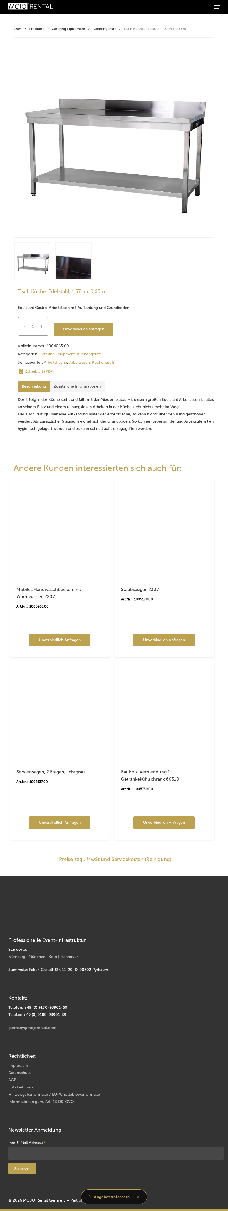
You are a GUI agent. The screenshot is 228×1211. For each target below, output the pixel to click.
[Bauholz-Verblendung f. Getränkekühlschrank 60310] (164, 711)
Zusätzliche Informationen (77, 386)
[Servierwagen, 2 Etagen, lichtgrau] (59, 711)
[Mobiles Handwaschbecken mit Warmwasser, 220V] (59, 529)
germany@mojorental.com (32, 1027)
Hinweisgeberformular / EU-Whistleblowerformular (54, 1094)
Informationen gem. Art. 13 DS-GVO (41, 1101)
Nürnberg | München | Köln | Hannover (43, 956)
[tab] (34, 386)
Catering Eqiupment (68, 29)
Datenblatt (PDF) (39, 371)
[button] (217, 7)
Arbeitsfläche (55, 362)
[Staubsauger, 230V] (164, 529)
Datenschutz (19, 1072)
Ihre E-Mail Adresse (27, 1142)
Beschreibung (34, 386)
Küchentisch (103, 362)
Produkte (36, 29)
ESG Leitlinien (20, 1087)
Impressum (18, 1065)
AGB (12, 1080)
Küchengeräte (104, 29)
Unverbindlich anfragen (83, 329)
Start (18, 29)
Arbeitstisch (79, 362)
